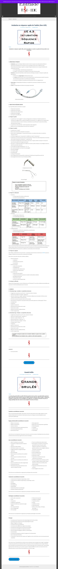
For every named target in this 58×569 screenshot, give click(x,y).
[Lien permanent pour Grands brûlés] (29, 384)
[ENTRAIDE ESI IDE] (29, 7)
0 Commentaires (35, 27)
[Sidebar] (3, 16)
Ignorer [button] (53, 1)
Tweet (10, 46)
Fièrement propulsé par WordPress (24, 566)
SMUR (44, 252)
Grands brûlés (29, 372)
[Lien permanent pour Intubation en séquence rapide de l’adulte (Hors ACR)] (29, 37)
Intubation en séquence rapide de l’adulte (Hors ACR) (29, 25)
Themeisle (37, 566)
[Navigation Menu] (55, 16)
